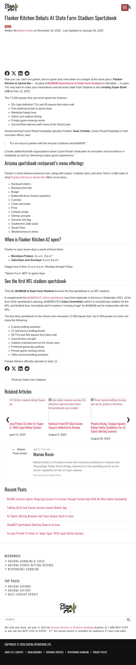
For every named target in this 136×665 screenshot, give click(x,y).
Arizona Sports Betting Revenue (31, 565)
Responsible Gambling (23, 569)
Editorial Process (55, 652)
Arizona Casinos (19, 586)
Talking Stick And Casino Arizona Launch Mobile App (29, 425)
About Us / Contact (14, 652)
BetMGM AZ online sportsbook (45, 297)
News (7, 27)
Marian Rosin (25, 30)
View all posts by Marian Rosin (47, 475)
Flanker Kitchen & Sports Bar (28, 177)
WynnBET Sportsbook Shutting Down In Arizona (70, 425)
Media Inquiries (35, 652)
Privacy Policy (100, 652)
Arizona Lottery (19, 590)
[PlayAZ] (65, 7)
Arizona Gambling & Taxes (26, 561)
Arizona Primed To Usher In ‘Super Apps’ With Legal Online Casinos (114, 425)
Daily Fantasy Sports (23, 594)
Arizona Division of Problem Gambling (72, 627)
